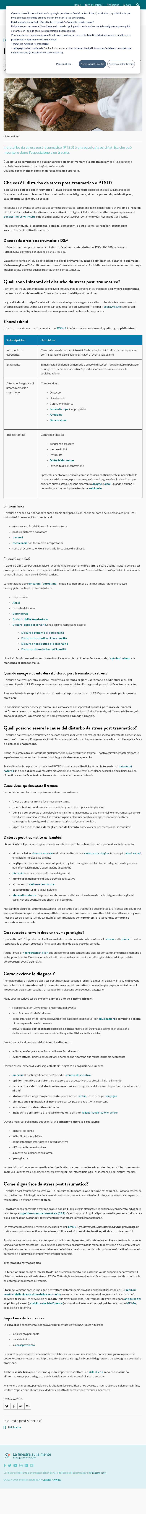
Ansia (16, 602)
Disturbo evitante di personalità (42, 632)
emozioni (34, 583)
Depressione (58, 420)
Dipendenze (20, 613)
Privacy (57, 1479)
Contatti (46, 1479)
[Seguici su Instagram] (21, 1465)
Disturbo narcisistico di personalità (44, 643)
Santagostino (99, 1472)
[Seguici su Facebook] (5, 1465)
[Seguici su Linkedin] (26, 1465)
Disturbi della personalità (29, 624)
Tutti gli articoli (94, 4)
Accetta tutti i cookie (92, 63)
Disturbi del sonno (62, 460)
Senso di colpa (59, 409)
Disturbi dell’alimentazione (30, 619)
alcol (107, 483)
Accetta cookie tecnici (121, 63)
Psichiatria (14, 1427)
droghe (97, 483)
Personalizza (63, 63)
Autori (127, 4)
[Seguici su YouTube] (15, 1465)
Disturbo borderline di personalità (44, 638)
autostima (49, 583)
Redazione (113, 4)
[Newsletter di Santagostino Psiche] (31, 1465)
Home (77, 4)
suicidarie (95, 488)
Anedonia (56, 414)
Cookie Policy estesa (55, 48)
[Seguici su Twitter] (9, 1465)
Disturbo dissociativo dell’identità (44, 649)
